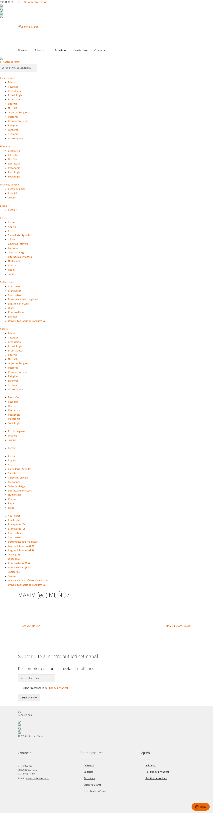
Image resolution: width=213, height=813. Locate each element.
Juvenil (12, 197)
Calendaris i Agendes (19, 235)
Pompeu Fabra (16, 312)
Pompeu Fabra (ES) (19, 567)
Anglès (12, 226)
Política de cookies (156, 778)
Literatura (14, 163)
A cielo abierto (16, 520)
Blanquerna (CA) (17, 524)
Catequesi (13, 86)
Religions (13, 125)
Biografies (14, 150)
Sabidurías (14, 571)
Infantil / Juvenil (9, 184)
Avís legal (150, 765)
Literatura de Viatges (20, 256)
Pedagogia (14, 167)
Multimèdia (14, 261)
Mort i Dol (13, 108)
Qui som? (89, 765)
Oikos (11, 308)
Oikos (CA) (14, 554)
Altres (3, 218)
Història (12, 159)
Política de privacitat (157, 771)
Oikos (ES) (14, 558)
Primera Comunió (18, 121)
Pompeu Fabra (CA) (19, 563)
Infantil (12, 193)
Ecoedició (60, 50)
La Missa (88, 771)
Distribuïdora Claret (95, 791)
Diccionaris (14, 248)
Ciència (12, 239)
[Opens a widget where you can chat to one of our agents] (200, 807)
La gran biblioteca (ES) (21, 550)
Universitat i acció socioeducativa (27, 321)
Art (10, 231)
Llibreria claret (80, 50)
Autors (4, 328)
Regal (11, 269)
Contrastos (14, 295)
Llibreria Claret (92, 784)
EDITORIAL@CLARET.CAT (32, 2)
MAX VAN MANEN (31, 626)
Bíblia (11, 82)
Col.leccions (7, 282)
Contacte (99, 50)
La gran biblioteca (18, 303)
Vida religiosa (15, 138)
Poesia (12, 265)
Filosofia (13, 155)
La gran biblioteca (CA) (21, 546)
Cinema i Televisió (18, 243)
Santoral (13, 129)
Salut (11, 274)
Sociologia (14, 176)
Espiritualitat (7, 78)
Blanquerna (14, 290)
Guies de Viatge (16, 252)
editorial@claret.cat (37, 778)
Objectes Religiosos (19, 112)
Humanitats (7, 146)
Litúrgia (12, 103)
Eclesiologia (15, 95)
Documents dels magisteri (23, 299)
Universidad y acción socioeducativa (28, 580)
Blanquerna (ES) (17, 528)
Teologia (13, 134)
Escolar (4, 205)
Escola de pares (16, 188)
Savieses (12, 316)
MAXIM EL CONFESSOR (179, 626)
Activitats (89, 778)
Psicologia (14, 172)
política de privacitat (56, 687)
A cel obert (14, 286)
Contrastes (14, 533)
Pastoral (13, 116)
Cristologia (14, 91)
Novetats (23, 50)
